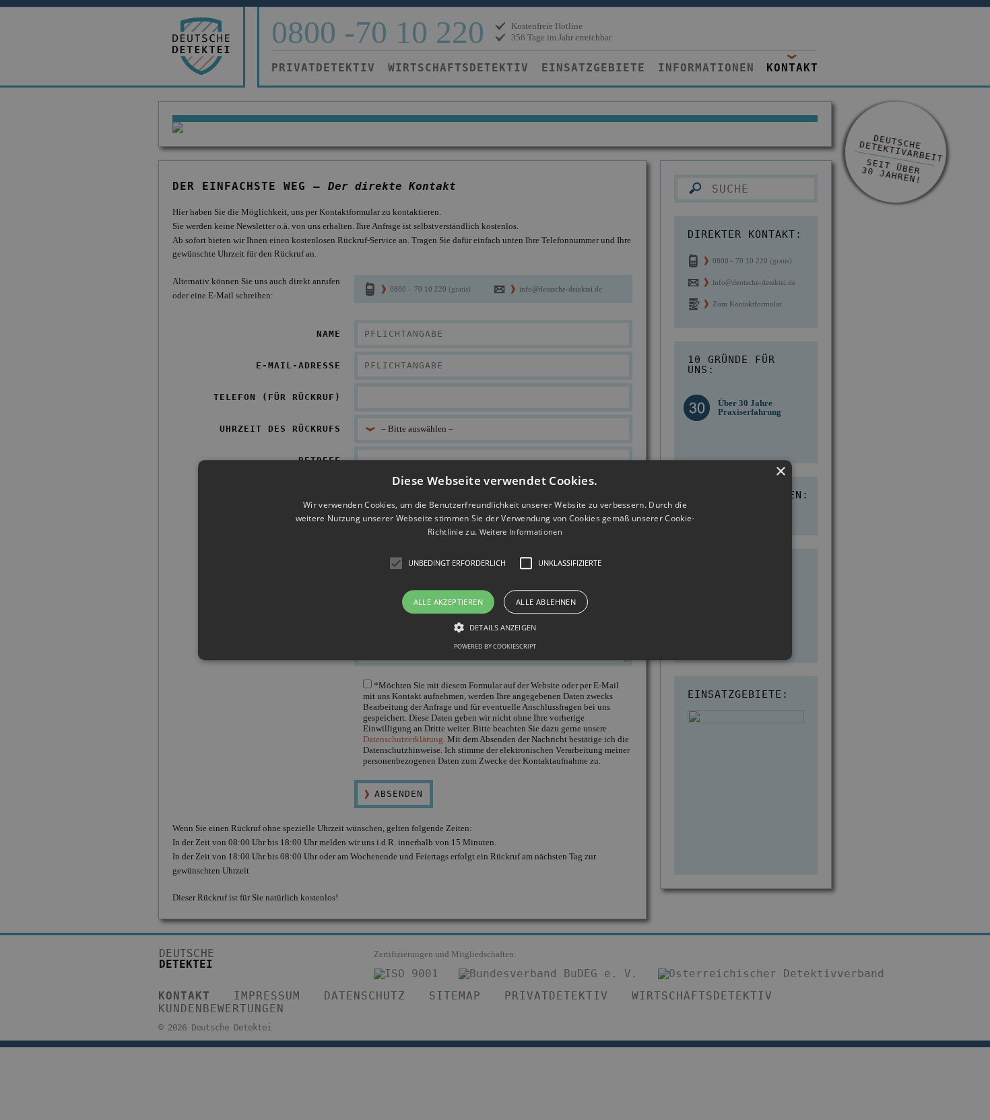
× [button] (780, 472)
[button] (495, 560)
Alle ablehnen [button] (546, 602)
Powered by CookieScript (495, 646)
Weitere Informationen (521, 532)
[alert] (495, 560)
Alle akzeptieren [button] (448, 602)
